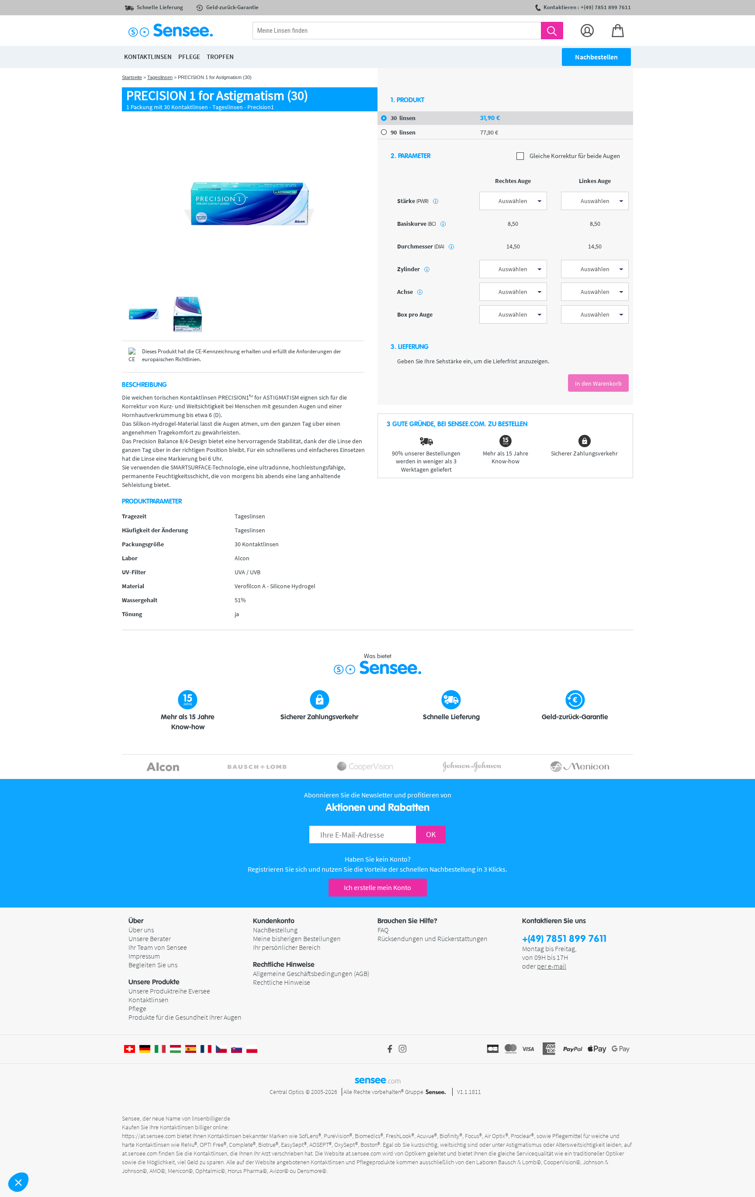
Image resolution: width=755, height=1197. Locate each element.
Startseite (132, 77)
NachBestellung (275, 929)
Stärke (416, 201)
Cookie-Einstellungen (54, 1153)
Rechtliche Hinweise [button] (284, 964)
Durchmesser (424, 246)
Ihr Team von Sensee (157, 947)
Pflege (137, 1008)
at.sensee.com (363, 1153)
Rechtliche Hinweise (281, 982)
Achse (408, 292)
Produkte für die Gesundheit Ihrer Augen (185, 1017)
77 (489, 132)
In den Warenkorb (598, 383)
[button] (18, 1182)
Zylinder (412, 269)
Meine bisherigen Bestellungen (297, 938)
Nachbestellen (596, 56)
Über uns (141, 929)
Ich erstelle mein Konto (377, 887)
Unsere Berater (149, 938)
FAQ (383, 929)
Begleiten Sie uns (152, 964)
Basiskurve (420, 224)
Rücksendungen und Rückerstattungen (433, 938)
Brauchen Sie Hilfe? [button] (407, 921)
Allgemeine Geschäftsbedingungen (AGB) (311, 973)
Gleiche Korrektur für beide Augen (574, 156)
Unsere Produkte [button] (154, 982)
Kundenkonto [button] (273, 921)
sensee (378, 1080)
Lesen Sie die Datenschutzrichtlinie (55, 1124)
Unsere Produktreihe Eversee (169, 991)
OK (431, 834)
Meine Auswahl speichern (146, 1153)
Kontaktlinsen (148, 999)
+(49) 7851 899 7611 (564, 939)
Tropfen (220, 56)
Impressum (144, 956)
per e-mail (551, 966)
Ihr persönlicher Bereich (286, 947)
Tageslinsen (160, 77)
